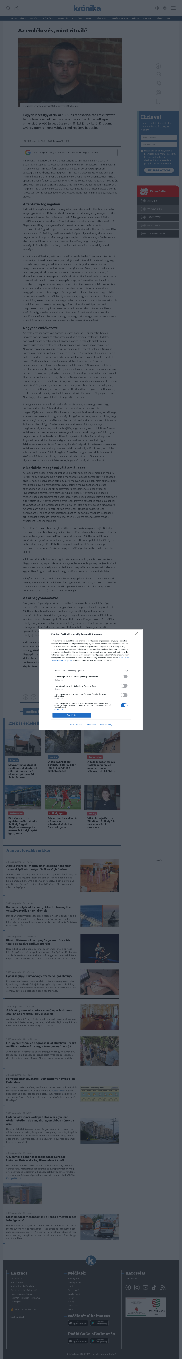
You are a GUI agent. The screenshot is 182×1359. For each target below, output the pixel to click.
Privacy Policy (106, 725)
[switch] (124, 676)
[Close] (137, 634)
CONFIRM (72, 715)
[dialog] (91, 679)
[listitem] (91, 670)
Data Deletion (76, 725)
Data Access (91, 725)
